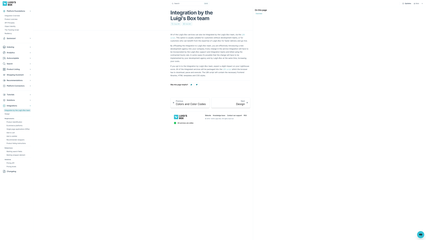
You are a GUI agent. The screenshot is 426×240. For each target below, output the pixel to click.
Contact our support (234, 115)
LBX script (227, 69)
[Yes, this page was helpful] (191, 84)
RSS (245, 115)
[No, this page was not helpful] (196, 84)
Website (208, 115)
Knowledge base (219, 115)
